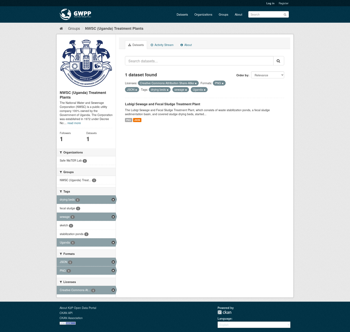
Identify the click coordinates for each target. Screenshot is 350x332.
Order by (242, 75)
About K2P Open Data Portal (78, 308)
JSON (137, 119)
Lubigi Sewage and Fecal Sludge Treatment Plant (162, 104)
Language (225, 318)
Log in (270, 3)
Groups (223, 14)
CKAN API (66, 313)
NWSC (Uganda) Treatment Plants (114, 28)
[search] (278, 60)
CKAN (224, 312)
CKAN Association (71, 318)
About (238, 14)
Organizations (203, 14)
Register (283, 3)
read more (74, 123)
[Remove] (196, 83)
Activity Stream (164, 45)
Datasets (182, 14)
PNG (128, 119)
